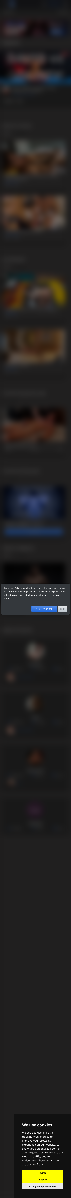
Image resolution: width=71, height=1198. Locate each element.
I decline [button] (42, 1179)
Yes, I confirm (44, 609)
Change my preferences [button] (42, 1186)
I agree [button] (42, 1172)
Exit (62, 609)
